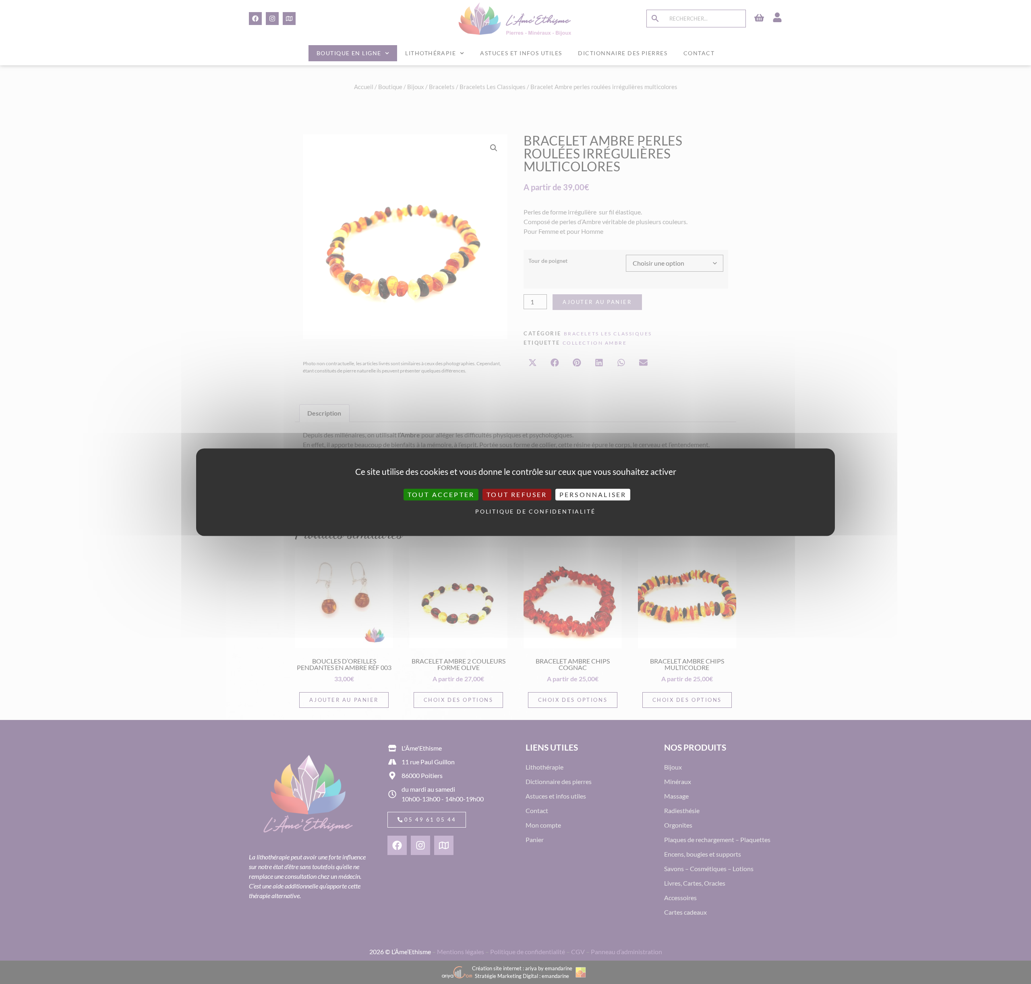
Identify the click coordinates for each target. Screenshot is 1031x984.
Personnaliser (593, 494)
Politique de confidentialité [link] (517, 511)
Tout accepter (441, 494)
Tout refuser (517, 494)
